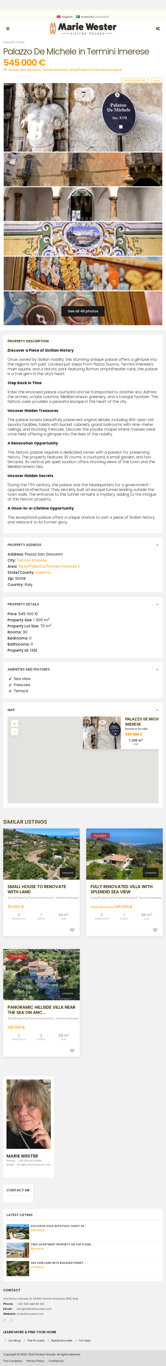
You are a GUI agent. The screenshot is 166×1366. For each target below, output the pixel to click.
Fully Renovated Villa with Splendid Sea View (122, 889)
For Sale (19, 42)
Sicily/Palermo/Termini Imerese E (95, 69)
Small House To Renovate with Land (37, 889)
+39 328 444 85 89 (30, 1304)
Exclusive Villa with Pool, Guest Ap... (58, 1226)
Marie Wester (22, 1156)
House (7, 42)
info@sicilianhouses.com (34, 1309)
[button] (92, 762)
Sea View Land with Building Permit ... (58, 1263)
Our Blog (14, 1340)
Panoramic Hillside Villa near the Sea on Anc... (41, 1009)
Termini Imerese (55, 69)
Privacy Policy (35, 1361)
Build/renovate (61, 1340)
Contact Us (56, 1361)
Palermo (43, 572)
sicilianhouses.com (30, 1314)
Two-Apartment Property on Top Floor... (62, 1244)
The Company (12, 1361)
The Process (36, 1340)
